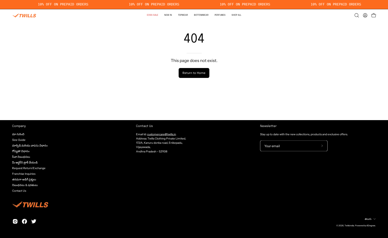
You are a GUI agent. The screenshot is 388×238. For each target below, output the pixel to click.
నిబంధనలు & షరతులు (25, 185)
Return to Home (193, 73)
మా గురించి (18, 134)
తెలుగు (368, 218)
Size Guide (18, 139)
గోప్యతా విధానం (21, 151)
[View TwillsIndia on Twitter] (34, 221)
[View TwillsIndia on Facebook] (24, 221)
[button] (183, 15)
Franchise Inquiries (23, 173)
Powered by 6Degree (365, 225)
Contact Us (19, 190)
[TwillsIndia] (24, 15)
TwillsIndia (349, 225)
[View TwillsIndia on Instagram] (15, 221)
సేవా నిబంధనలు (21, 156)
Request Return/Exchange (28, 168)
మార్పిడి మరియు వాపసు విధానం (30, 145)
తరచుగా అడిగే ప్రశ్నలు (24, 179)
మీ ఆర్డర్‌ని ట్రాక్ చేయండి (25, 162)
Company (19, 126)
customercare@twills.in (161, 134)
